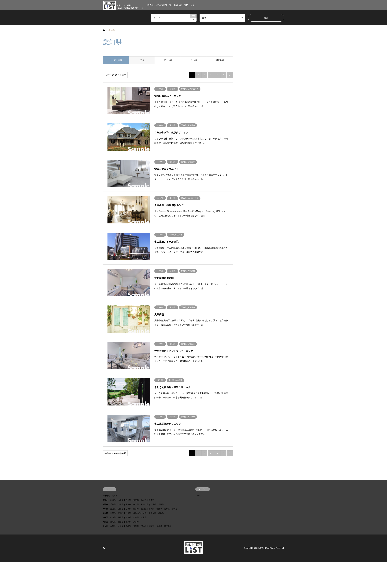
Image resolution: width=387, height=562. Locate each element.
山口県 (113, 517)
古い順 (194, 60)
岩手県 (128, 500)
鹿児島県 (167, 526)
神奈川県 (144, 504)
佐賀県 (113, 526)
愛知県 (136, 509)
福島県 (136, 500)
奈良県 (153, 513)
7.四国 (105, 522)
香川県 (128, 522)
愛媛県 (120, 522)
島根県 (128, 517)
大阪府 (145, 513)
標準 (142, 60)
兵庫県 (128, 513)
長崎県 (159, 526)
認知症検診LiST (260, 548)
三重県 (113, 513)
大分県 (120, 526)
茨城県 (161, 504)
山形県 (120, 500)
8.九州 (105, 526)
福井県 (159, 509)
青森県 (151, 500)
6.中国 (105, 517)
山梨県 (120, 509)
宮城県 (113, 500)
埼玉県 (120, 504)
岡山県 (120, 517)
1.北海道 (106, 496)
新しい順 (168, 60)
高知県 (136, 522)
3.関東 (105, 504)
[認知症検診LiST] (193, 552)
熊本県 (143, 526)
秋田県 (143, 500)
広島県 (136, 517)
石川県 (151, 509)
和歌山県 (137, 513)
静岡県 (174, 509)
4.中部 (105, 509)
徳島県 (113, 522)
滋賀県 (161, 513)
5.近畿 (105, 513)
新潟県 (143, 509)
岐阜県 (128, 509)
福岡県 (151, 526)
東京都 (128, 504)
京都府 (120, 513)
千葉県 (113, 504)
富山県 (113, 509)
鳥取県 (143, 517)
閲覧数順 (220, 60)
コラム (198, 496)
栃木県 (136, 504)
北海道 (114, 496)
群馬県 (153, 504)
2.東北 (105, 500)
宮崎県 (128, 526)
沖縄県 (136, 526)
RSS (104, 548)
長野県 (167, 509)
